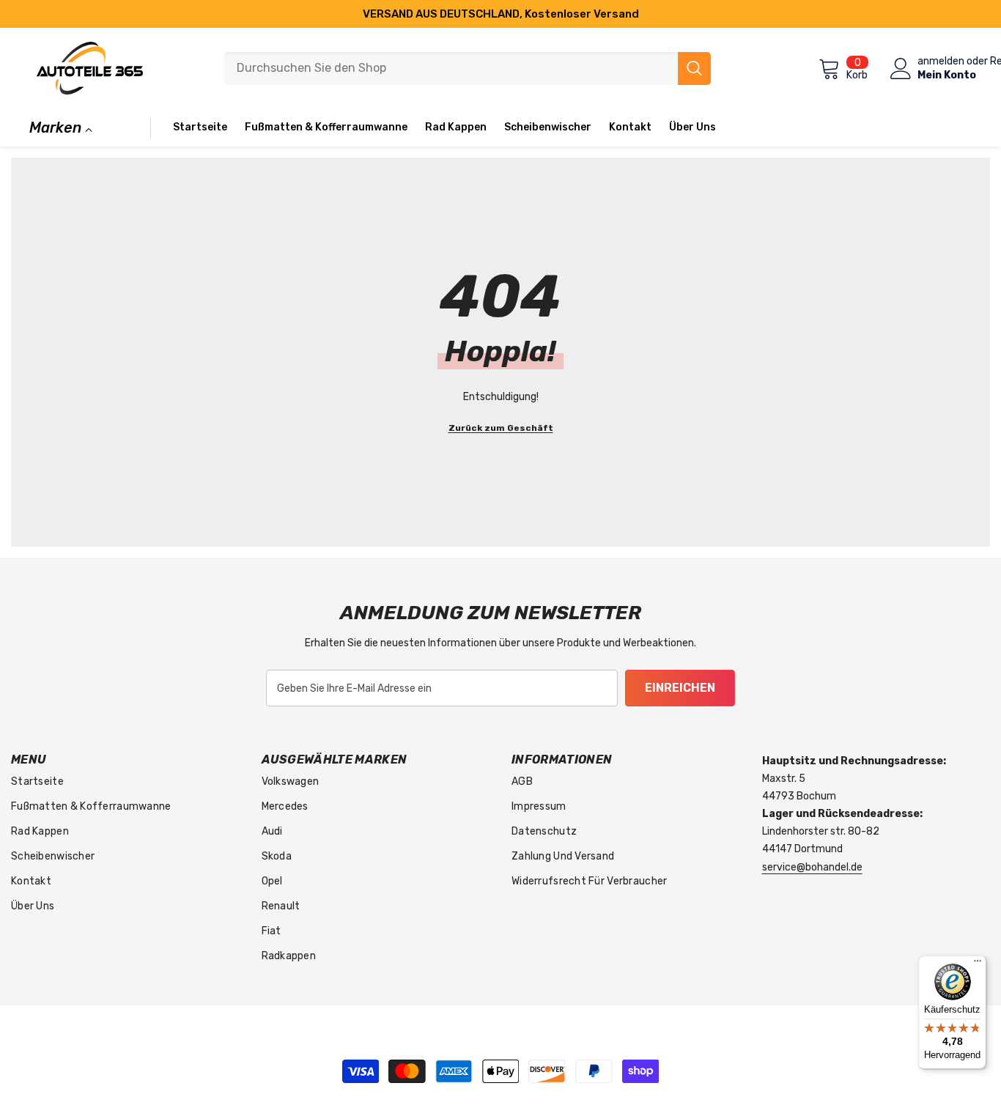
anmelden (940, 61)
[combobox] (451, 68)
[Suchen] (467, 68)
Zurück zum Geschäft (500, 428)
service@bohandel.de (812, 867)
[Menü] (977, 964)
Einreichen (680, 688)
